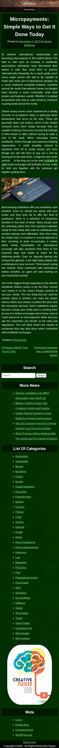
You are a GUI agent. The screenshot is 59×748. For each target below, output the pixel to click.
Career (19, 476)
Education (21, 491)
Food (18, 517)
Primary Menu (30, 10)
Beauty (19, 466)
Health (19, 532)
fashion (19, 502)
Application (21, 456)
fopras (29, 3)
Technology (20, 340)
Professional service (26, 577)
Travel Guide (22, 623)
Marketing (20, 562)
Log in (18, 719)
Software (20, 603)
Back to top (29, 742)
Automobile (21, 461)
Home (18, 537)
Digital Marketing (24, 486)
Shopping (20, 593)
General (19, 527)
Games (19, 522)
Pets (17, 572)
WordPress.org (23, 735)
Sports (19, 608)
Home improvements (27, 547)
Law (17, 557)
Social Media (22, 598)
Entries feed (22, 725)
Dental (19, 481)
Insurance (20, 552)
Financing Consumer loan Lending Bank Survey (45, 351)
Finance (20, 507)
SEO (18, 587)
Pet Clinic (20, 567)
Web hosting (22, 638)
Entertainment (23, 496)
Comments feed (24, 730)
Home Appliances (25, 542)
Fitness (19, 512)
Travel (18, 618)
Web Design (22, 633)
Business (20, 471)
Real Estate (21, 582)
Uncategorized (23, 628)
